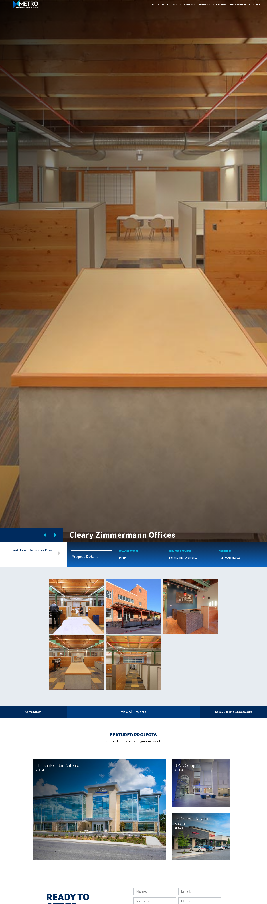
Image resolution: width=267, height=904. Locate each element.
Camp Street (33, 712)
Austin (176, 4)
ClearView (219, 4)
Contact (254, 4)
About (165, 4)
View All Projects (133, 712)
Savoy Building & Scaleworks (233, 712)
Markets (189, 4)
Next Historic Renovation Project (33, 550)
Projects (204, 4)
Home (155, 4)
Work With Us (238, 4)
